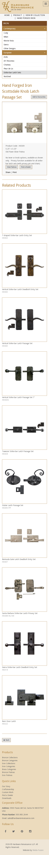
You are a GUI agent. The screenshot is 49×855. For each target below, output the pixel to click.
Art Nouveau (9, 61)
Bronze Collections (10, 757)
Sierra (6, 45)
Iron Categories (8, 766)
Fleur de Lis (8, 69)
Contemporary (10, 29)
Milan (6, 37)
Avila (6, 57)
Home (7, 15)
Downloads (6, 798)
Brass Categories (9, 769)
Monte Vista (9, 41)
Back (7, 740)
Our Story (6, 786)
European (8, 53)
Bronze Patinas (8, 772)
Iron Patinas (7, 775)
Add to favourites (39, 97)
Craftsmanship (8, 789)
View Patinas (11, 167)
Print (15, 172)
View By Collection (35, 15)
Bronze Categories (9, 760)
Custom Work (7, 792)
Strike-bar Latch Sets (12, 72)
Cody (6, 33)
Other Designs (10, 48)
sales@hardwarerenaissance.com (20, 818)
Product (17, 15)
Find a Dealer (26, 167)
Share (8, 172)
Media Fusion (38, 850)
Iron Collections (8, 763)
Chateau (7, 65)
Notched (7, 76)
